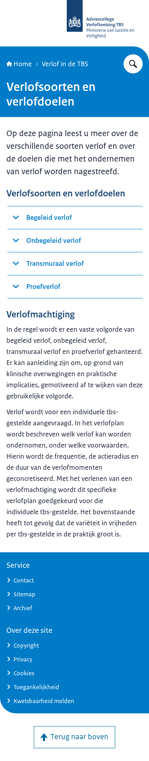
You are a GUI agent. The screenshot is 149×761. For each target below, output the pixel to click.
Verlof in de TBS (65, 64)
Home (23, 64)
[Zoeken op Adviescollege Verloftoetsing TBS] (133, 63)
